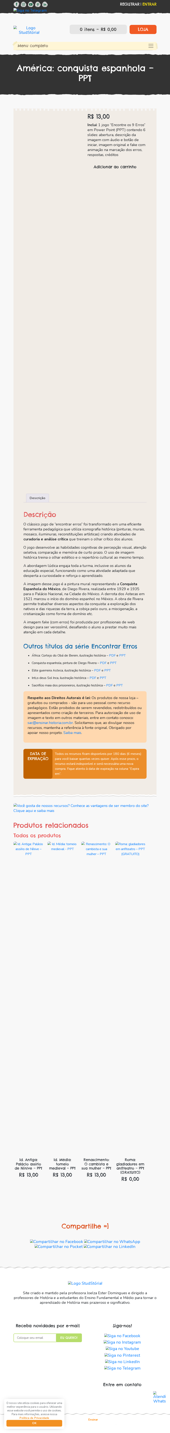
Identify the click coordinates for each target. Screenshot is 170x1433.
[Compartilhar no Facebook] (56, 1241)
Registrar (130, 4)
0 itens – (97, 29)
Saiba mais (72, 732)
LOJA (143, 29)
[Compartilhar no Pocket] (59, 1246)
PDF (112, 655)
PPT (122, 655)
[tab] (37, 498)
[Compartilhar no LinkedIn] (109, 1246)
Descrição (37, 498)
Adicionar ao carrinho (115, 167)
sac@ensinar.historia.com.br (50, 722)
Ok (34, 1423)
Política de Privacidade (34, 1418)
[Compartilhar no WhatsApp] (112, 1241)
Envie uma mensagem (122, 1396)
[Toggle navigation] (151, 46)
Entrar (149, 4)
